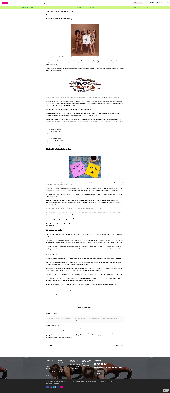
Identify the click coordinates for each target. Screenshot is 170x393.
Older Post (50, 345)
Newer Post (119, 345)
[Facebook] (95, 364)
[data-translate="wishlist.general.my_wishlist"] (163, 3)
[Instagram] (98, 364)
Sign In (152, 2)
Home (47, 11)
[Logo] (5, 3)
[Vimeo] (105, 364)
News (52, 11)
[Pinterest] (102, 364)
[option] (28, 7)
